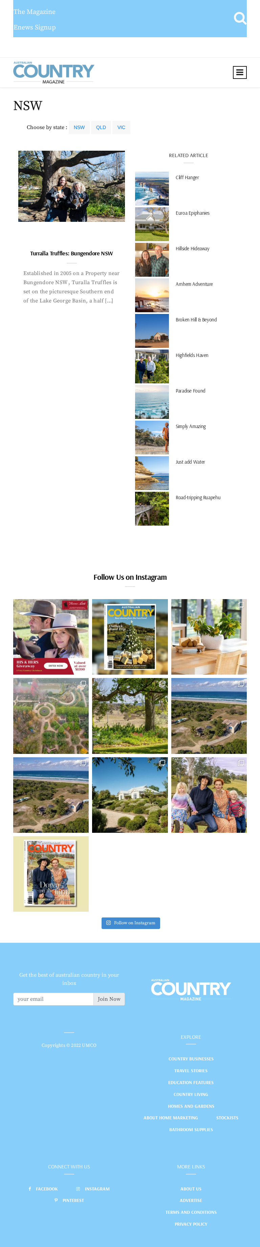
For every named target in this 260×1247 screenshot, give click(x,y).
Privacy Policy (191, 1224)
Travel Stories (191, 1071)
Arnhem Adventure (194, 284)
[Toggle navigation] (240, 72)
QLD (101, 127)
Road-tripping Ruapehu (198, 497)
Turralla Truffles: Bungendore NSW (71, 253)
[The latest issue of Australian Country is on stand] (130, 637)
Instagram (97, 1189)
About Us (190, 1189)
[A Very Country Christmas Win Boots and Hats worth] (51, 637)
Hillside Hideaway (193, 248)
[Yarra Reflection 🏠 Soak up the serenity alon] (51, 716)
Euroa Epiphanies (193, 213)
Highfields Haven (192, 355)
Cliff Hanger (187, 177)
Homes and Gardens (191, 1106)
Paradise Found (190, 390)
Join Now (109, 999)
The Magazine (35, 12)
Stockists (227, 1118)
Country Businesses (191, 1059)
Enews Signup (35, 27)
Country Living (191, 1094)
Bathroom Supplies (191, 1129)
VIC (121, 127)
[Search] (240, 18)
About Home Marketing (171, 1118)
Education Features (191, 1082)
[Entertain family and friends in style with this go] (209, 637)
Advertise (191, 1200)
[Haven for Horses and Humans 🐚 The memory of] (209, 716)
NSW (79, 127)
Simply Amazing (191, 426)
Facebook (47, 1189)
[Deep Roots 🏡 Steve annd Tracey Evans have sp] (130, 716)
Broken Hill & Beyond (196, 319)
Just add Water (190, 462)
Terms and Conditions (191, 1212)
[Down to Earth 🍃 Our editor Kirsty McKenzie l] (209, 795)
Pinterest (73, 1200)
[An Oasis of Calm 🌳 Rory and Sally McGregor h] (130, 795)
